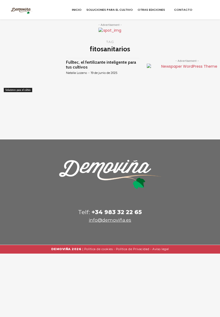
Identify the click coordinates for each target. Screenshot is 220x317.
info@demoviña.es (110, 220)
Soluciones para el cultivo (18, 89)
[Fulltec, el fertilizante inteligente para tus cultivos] (32, 75)
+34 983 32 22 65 (116, 212)
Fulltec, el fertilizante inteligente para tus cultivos (101, 65)
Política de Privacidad (132, 249)
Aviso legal (160, 249)
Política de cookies (98, 249)
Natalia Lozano (76, 73)
